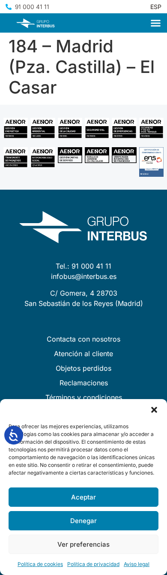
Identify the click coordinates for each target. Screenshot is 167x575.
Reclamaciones (84, 382)
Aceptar (83, 497)
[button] (154, 410)
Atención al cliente (83, 353)
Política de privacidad (93, 564)
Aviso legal (136, 564)
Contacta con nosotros (83, 339)
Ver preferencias (83, 544)
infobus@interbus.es (83, 276)
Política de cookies (40, 564)
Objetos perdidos (83, 368)
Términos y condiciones (83, 397)
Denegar (83, 521)
